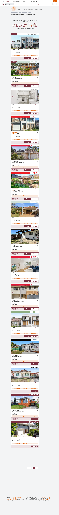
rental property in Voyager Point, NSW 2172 (19, 497)
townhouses (9, 498)
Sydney (29, 500)
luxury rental (14, 499)
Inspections (33, 1)
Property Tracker (25, 1)
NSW (20, 12)
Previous (29, 468)
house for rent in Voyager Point (19, 498)
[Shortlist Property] (35, 50)
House (29, 12)
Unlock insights (33, 55)
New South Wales (46, 499)
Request (28, 142)
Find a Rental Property (16, 1)
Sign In (55, 1)
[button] (12, 42)
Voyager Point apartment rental (44, 497)
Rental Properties (14, 12)
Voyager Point (24, 12)
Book (28, 58)
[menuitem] (20, 4)
